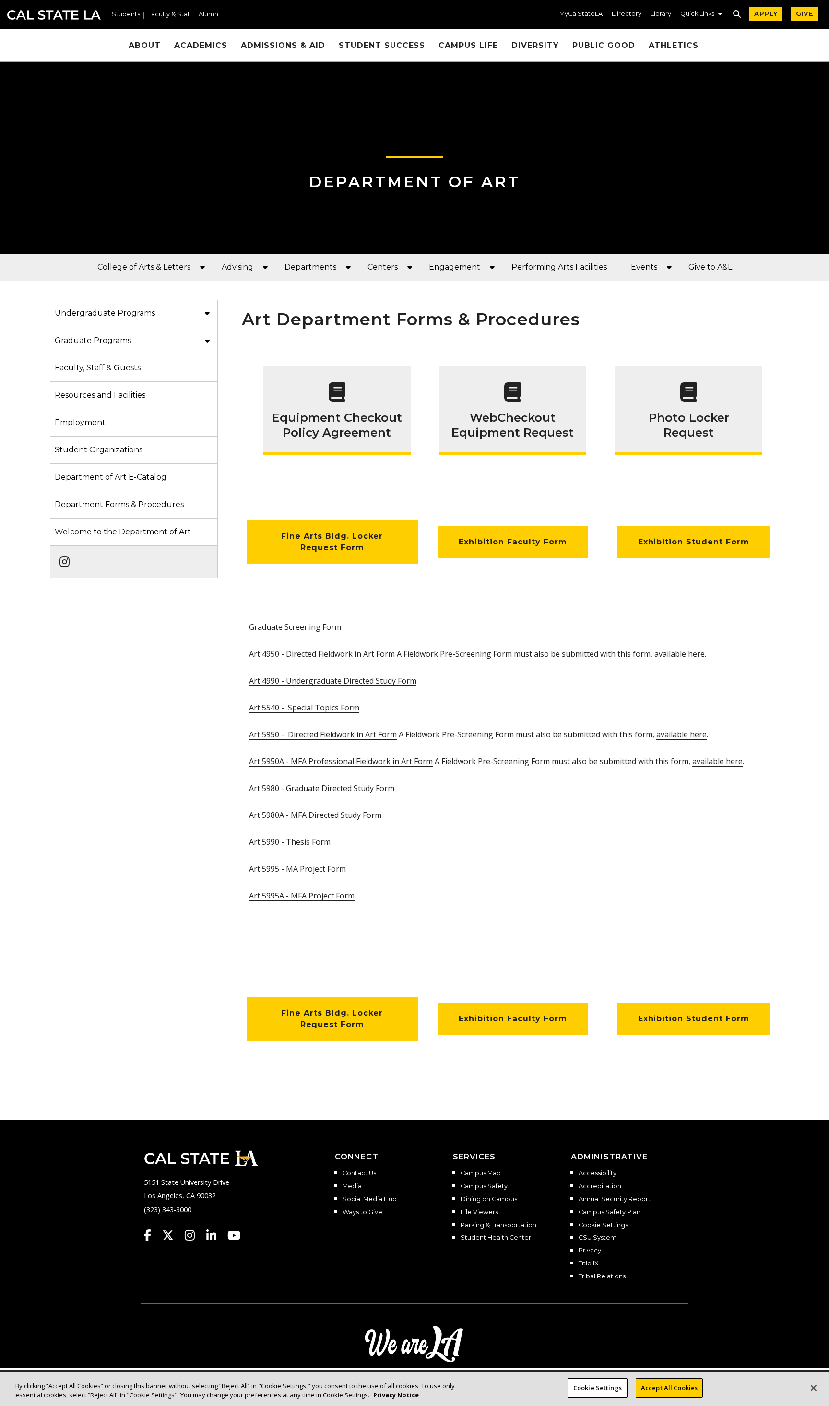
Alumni (209, 15)
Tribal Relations (602, 1276)
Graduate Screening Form (295, 627)
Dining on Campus (489, 1199)
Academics (200, 45)
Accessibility (597, 1173)
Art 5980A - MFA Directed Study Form (315, 815)
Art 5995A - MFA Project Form (302, 895)
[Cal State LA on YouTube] (233, 1235)
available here (679, 654)
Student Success (382, 45)
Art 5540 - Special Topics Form (304, 707)
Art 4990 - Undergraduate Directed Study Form (332, 680)
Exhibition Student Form (693, 541)
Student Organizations (98, 449)
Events (644, 267)
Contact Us (359, 1173)
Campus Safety (484, 1186)
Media (352, 1186)
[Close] (813, 1387)
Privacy (590, 1250)
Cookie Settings (603, 1225)
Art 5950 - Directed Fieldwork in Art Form (323, 734)
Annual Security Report (615, 1199)
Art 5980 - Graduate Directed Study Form (321, 788)
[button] (701, 15)
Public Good (604, 45)
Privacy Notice (396, 1395)
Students (126, 15)
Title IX (588, 1263)
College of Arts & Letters (143, 267)
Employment (80, 422)
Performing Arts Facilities (559, 267)
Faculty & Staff (169, 15)
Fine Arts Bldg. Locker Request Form (332, 542)
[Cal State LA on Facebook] (152, 1235)
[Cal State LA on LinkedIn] (215, 1235)
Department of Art (414, 181)
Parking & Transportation (498, 1225)
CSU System (597, 1237)
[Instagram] (62, 557)
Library (661, 14)
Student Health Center (496, 1237)
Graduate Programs (93, 340)
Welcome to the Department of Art (123, 531)
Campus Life (468, 45)
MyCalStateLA (581, 14)
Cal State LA (54, 15)
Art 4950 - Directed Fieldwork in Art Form (322, 654)
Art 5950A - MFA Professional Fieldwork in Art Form (341, 761)
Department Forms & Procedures (119, 504)
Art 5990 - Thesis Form (290, 842)
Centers (382, 267)
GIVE (805, 13)
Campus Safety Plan (609, 1212)
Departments (310, 267)
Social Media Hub (370, 1199)
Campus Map (481, 1173)
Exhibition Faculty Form (513, 541)
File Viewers (479, 1212)
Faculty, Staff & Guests (98, 367)
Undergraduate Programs (105, 313)
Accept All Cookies (669, 1387)
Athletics (674, 45)
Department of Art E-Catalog (110, 477)
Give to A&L (710, 267)
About (145, 45)
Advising (237, 267)
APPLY (766, 13)
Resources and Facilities (100, 395)
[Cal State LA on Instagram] (194, 1235)
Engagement (454, 267)
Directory (626, 14)
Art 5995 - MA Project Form (297, 868)
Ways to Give (362, 1212)
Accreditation (600, 1186)
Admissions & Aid (283, 45)
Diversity (535, 45)
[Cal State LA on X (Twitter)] (172, 1235)
